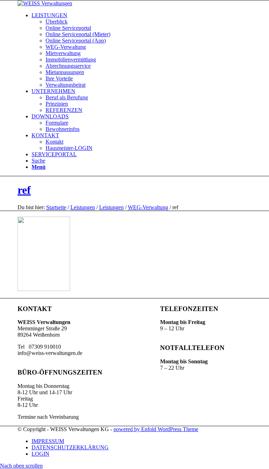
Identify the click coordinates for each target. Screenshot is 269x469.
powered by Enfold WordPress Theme (155, 429)
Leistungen (82, 207)
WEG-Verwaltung (148, 207)
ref (24, 190)
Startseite (56, 207)
